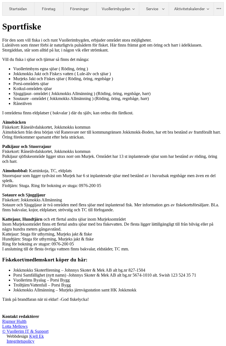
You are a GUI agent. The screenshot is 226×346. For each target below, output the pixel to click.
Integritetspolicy (20, 341)
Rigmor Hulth (14, 321)
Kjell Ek (36, 336)
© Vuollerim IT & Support (25, 331)
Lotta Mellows (15, 326)
